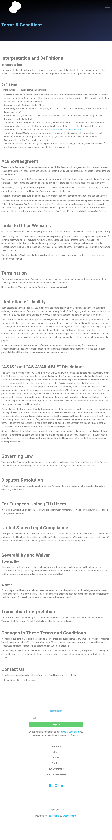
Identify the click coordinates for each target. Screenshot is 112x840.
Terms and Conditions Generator (66, 129)
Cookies (56, 825)
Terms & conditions (56, 821)
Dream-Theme (69, 816)
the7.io (47, 140)
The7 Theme (53, 816)
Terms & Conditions (69, 731)
